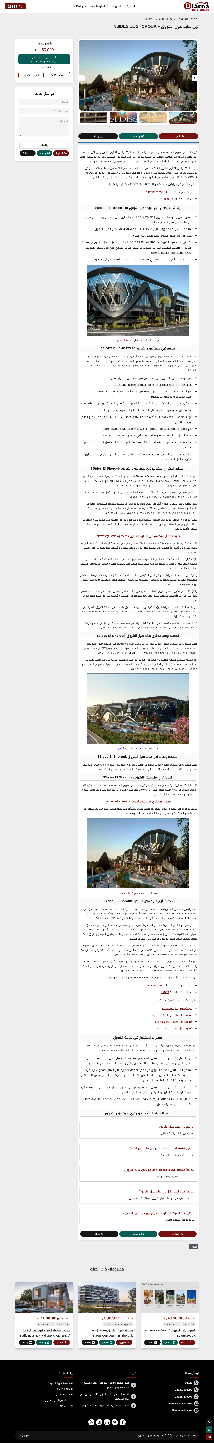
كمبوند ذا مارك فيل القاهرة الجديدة (171, 1014)
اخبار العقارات (79, 6)
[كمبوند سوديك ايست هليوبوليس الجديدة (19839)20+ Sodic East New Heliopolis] (44, 1315)
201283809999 (183, 1389)
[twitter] (114, 1422)
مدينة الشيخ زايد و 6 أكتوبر (59, 1400)
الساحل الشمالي (64, 1394)
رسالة (96, 136)
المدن (118, 6)
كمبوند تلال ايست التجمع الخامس (173, 1028)
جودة (20, 1435)
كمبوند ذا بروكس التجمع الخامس (173, 1021)
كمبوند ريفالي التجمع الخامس (132, 340)
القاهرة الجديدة (65, 1388)
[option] (138, 75)
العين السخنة (66, 1405)
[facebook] (122, 1422)
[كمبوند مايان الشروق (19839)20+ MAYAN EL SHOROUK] (170, 1315)
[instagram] (99, 1422)
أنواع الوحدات (101, 6)
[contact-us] (209, 1437)
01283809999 (154, 192)
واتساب (136, 136)
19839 (13, 6)
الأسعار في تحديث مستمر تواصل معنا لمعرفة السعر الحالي (44, 59)
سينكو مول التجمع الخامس (176, 1008)
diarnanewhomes (182, 1410)
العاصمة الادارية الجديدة (60, 1383)
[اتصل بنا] (209, 1422)
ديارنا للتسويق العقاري (149, 1435)
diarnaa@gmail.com (180, 1403)
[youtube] (91, 1422)
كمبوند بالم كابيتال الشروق (132, 748)
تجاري (194, 1246)
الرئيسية (131, 6)
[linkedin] (107, 1422)
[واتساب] (209, 1429)
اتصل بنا (176, 136)
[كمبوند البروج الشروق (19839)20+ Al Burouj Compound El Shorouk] (107, 1315)
